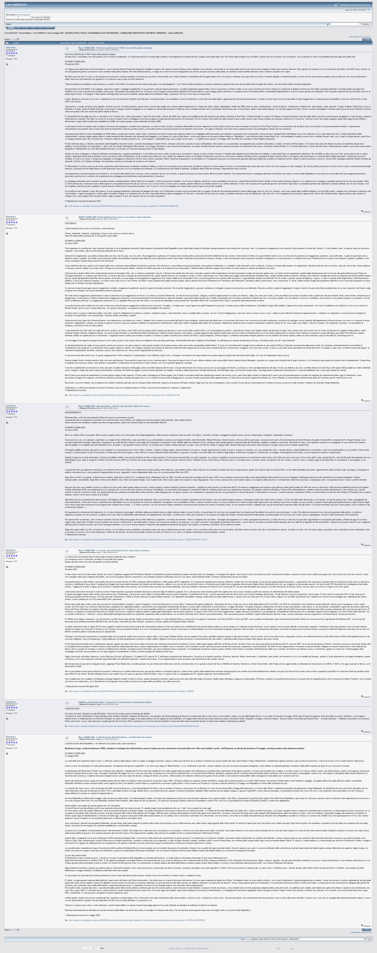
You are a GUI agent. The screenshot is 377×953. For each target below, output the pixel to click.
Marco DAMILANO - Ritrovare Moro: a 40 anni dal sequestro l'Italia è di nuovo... (115, 406)
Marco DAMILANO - (176, 33)
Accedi (18, 15)
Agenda (33, 28)
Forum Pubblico (25, 33)
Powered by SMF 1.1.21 (177, 948)
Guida (18, 28)
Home (11, 28)
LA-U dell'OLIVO (10, 33)
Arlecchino (11, 47)
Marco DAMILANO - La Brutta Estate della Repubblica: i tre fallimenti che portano (115, 737)
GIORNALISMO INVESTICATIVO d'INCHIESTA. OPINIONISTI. (143, 33)
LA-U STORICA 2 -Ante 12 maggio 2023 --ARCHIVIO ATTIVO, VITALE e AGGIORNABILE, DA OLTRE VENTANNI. (76, 33)
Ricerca (25, 28)
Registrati (49, 28)
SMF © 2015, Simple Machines (197, 948)
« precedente (354, 37)
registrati (26, 15)
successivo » (366, 37)
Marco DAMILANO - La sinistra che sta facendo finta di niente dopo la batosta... (115, 550)
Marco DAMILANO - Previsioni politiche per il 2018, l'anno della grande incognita (115, 48)
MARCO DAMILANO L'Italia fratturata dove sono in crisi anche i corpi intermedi (115, 217)
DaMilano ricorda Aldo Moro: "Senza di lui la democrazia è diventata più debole (114, 702)
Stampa (367, 39)
